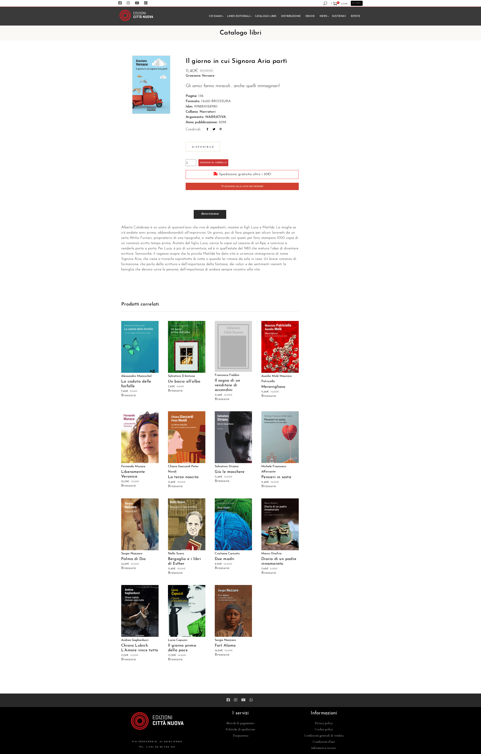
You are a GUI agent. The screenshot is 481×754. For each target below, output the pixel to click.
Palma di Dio (133, 559)
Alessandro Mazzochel (136, 376)
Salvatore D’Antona (181, 376)
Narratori (208, 112)
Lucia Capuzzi (177, 640)
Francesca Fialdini (227, 375)
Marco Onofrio (271, 553)
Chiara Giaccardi (179, 466)
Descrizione (210, 214)
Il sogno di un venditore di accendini (227, 385)
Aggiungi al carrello (213, 163)
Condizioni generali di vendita (324, 735)
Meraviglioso (273, 387)
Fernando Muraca (133, 466)
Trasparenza (240, 735)
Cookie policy (324, 729)
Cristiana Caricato (227, 553)
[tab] (210, 214)
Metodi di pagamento (240, 723)
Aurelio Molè (270, 376)
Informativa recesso (323, 748)
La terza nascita (183, 477)
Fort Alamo (225, 646)
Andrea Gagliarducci (134, 640)
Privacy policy (324, 723)
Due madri (224, 559)
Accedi (356, 3)
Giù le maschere (230, 472)
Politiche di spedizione (240, 729)
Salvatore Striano (227, 466)
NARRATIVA (215, 117)
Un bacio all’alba (184, 381)
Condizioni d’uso (324, 742)
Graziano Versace (200, 76)
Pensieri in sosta (276, 477)
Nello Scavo (176, 553)
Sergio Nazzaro (131, 553)
